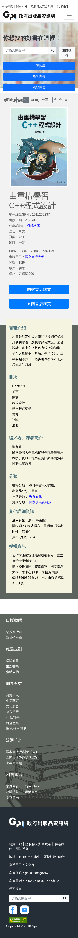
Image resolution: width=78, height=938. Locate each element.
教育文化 (35, 496)
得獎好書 (12, 660)
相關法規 (12, 792)
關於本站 (21, 6)
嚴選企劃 (14, 649)
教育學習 (12, 712)
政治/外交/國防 (16, 728)
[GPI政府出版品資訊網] (29, 15)
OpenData (32, 786)
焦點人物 (12, 672)
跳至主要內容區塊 (11, 2)
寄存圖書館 (14, 763)
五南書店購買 (39, 304)
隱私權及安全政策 (42, 6)
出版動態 (14, 620)
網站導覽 (7, 6)
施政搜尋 (39, 76)
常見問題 (12, 786)
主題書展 (12, 666)
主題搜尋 (39, 66)
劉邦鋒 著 (33, 225)
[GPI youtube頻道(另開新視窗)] (25, 909)
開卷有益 (14, 683)
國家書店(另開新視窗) (21, 752)
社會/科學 (13, 717)
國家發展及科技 (40, 502)
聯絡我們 (62, 6)
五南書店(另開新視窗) (21, 757)
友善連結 (12, 797)
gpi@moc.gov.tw (36, 873)
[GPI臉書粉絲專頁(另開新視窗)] (14, 909)
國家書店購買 (39, 289)
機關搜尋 (39, 87)
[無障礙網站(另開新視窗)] (18, 919)
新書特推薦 (14, 637)
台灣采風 (12, 695)
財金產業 (12, 723)
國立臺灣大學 (34, 257)
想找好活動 (14, 632)
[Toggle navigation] (69, 16)
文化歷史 (12, 706)
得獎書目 (31, 792)
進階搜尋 (67, 53)
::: (10, 815)
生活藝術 (12, 700)
